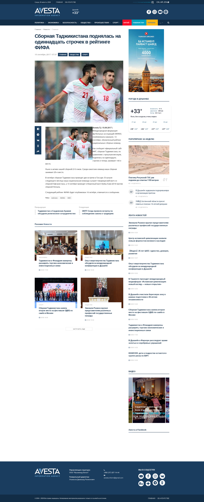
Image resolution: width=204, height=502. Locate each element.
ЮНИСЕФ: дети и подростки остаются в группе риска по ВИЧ (147, 354)
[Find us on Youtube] (160, 12)
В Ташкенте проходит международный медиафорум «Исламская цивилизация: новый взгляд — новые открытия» (147, 281)
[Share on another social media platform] (38, 151)
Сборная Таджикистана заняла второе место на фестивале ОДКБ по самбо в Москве (56, 310)
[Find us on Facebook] (149, 12)
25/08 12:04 (134, 289)
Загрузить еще (79, 329)
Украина (151, 22)
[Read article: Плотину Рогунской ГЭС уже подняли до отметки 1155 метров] (149, 159)
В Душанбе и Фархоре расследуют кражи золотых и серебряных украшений (148, 341)
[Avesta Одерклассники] (162, 482)
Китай (126, 22)
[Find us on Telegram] (166, 12)
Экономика (53, 22)
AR (161, 2)
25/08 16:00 (44, 317)
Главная (38, 29)
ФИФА (62, 198)
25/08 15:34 (90, 320)
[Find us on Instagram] (154, 12)
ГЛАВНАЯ (59, 2)
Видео (138, 406)
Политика (39, 22)
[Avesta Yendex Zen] (148, 483)
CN (158, 2)
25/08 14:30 (134, 347)
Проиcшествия (101, 22)
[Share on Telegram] (38, 134)
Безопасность (70, 22)
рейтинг (54, 198)
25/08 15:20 (134, 245)
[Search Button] (168, 22)
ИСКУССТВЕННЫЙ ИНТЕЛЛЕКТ (142, 2)
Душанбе (75, 10)
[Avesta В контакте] (162, 476)
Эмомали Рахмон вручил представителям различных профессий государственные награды (98, 312)
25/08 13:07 (134, 258)
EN (165, 2)
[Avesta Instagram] (155, 476)
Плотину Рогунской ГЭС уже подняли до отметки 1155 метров (144, 179)
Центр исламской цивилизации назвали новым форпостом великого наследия (147, 239)
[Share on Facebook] (38, 129)
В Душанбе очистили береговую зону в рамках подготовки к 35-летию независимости (147, 297)
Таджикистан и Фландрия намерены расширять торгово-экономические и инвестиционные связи (56, 263)
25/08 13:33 (134, 360)
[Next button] (167, 400)
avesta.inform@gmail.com (113, 478)
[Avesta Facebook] (148, 476)
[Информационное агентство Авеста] (47, 12)
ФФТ (69, 198)
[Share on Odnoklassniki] (38, 146)
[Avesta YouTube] (141, 476)
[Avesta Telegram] (155, 482)
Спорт (116, 22)
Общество (86, 22)
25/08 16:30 (90, 270)
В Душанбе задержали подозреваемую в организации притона (152, 191)
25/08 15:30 (134, 304)
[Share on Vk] (38, 140)
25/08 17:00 (44, 270)
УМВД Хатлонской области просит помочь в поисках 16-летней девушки (151, 202)
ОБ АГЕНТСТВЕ (70, 2)
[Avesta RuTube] (141, 483)
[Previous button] (130, 400)
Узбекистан (138, 22)
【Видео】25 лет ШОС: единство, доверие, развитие (149, 252)
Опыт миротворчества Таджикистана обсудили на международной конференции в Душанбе (102, 263)
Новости (46, 29)
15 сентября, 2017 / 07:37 (46, 54)
